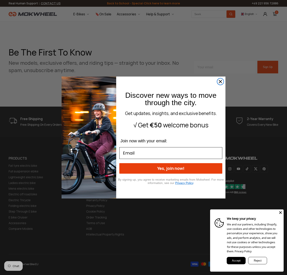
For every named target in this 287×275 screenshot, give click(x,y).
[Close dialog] (220, 81)
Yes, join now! (170, 168)
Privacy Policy (243, 251)
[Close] (280, 212)
